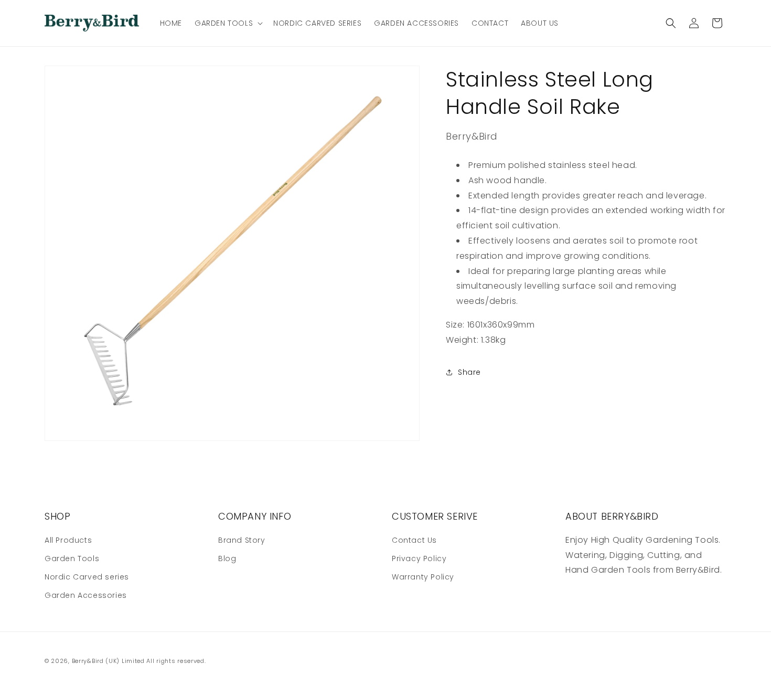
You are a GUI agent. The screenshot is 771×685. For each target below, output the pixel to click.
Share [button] (469, 372)
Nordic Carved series (87, 577)
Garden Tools (72, 558)
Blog (227, 558)
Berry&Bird (88, 661)
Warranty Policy (423, 577)
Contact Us (414, 540)
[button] (227, 23)
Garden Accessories (86, 595)
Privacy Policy (419, 558)
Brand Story (241, 540)
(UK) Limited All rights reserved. (155, 661)
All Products (68, 540)
